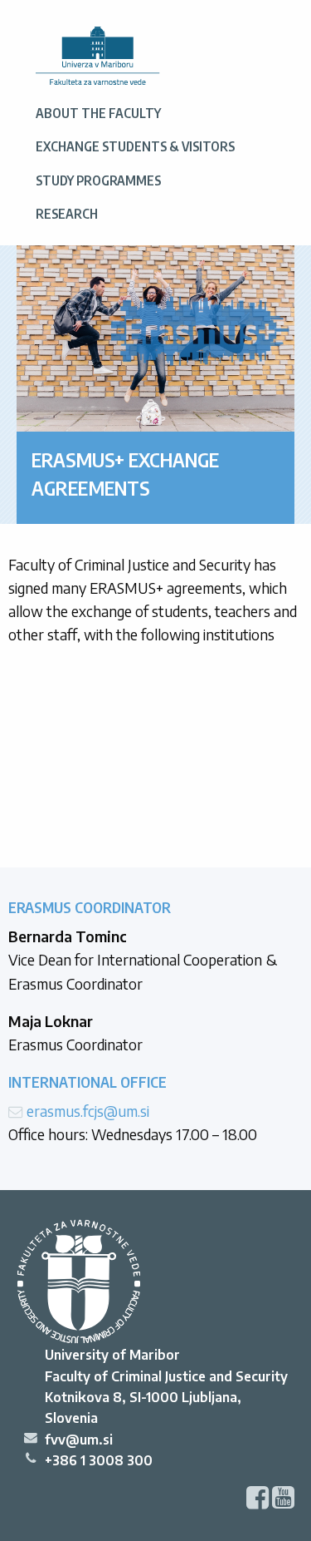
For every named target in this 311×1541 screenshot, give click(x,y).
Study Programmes (98, 180)
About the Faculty (98, 113)
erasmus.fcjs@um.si (88, 1111)
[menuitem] (97, 56)
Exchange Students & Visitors (135, 146)
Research (67, 213)
